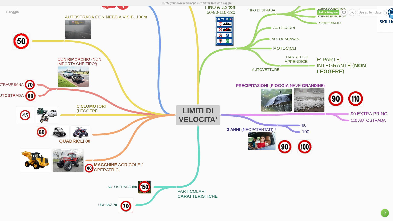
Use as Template (370, 12)
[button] (385, 213)
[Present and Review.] (344, 12)
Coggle (227, 3)
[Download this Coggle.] (352, 12)
